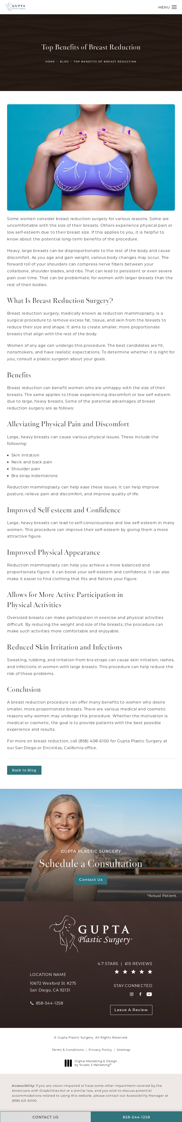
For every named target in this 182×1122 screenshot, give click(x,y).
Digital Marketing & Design (95, 1063)
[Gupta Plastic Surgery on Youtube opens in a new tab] (149, 994)
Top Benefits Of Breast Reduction (105, 61)
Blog (64, 61)
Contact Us (91, 879)
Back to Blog (24, 770)
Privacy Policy (100, 1050)
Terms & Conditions (68, 1050)
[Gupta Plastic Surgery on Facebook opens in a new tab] (140, 994)
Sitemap (123, 1050)
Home (50, 61)
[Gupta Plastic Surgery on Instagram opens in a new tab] (131, 994)
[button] (174, 7)
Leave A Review (131, 1009)
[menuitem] (131, 994)
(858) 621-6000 (24, 1100)
